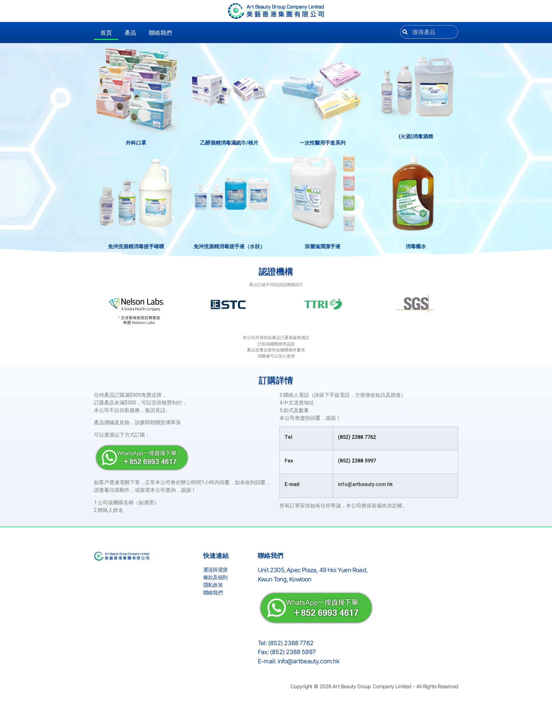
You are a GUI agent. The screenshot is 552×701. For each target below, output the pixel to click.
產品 (130, 32)
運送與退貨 (215, 569)
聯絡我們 (160, 32)
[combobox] (429, 32)
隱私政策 (213, 585)
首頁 (106, 32)
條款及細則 (215, 577)
